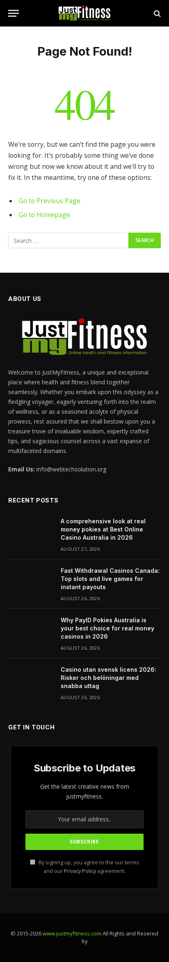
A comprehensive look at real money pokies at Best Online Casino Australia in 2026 (103, 529)
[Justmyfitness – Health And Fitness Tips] (84, 13)
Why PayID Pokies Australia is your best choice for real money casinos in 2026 (107, 628)
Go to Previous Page (49, 200)
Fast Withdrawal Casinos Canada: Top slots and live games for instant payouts (110, 578)
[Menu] (13, 13)
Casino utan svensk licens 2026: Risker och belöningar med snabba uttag (108, 677)
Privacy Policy (80, 871)
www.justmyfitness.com (72, 933)
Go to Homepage (44, 214)
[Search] (156, 13)
